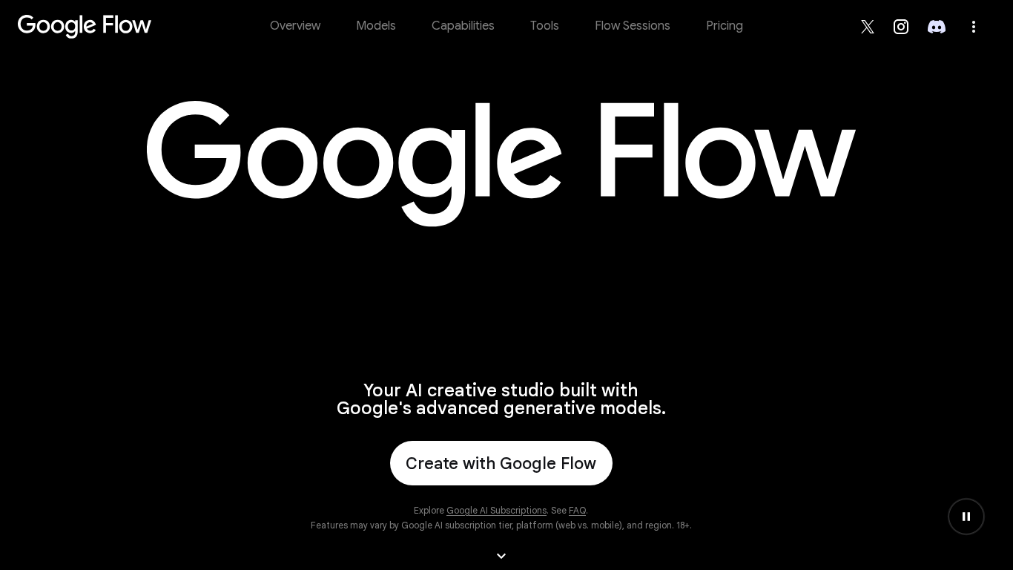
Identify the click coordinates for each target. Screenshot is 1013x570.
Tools (544, 26)
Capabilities (463, 26)
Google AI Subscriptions (496, 510)
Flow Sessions (632, 26)
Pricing (724, 26)
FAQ (577, 510)
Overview (295, 26)
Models (376, 26)
